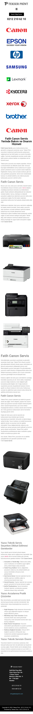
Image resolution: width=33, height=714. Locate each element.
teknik (6, 556)
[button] (16, 9)
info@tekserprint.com (16, 694)
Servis (24, 188)
